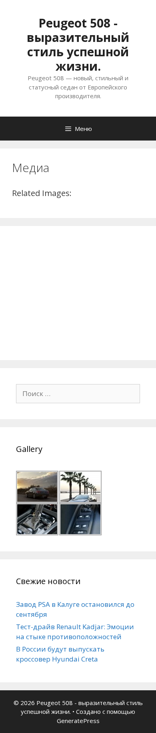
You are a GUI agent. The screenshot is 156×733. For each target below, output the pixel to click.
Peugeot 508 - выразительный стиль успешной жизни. (78, 44)
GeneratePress (78, 721)
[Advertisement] (76, 292)
